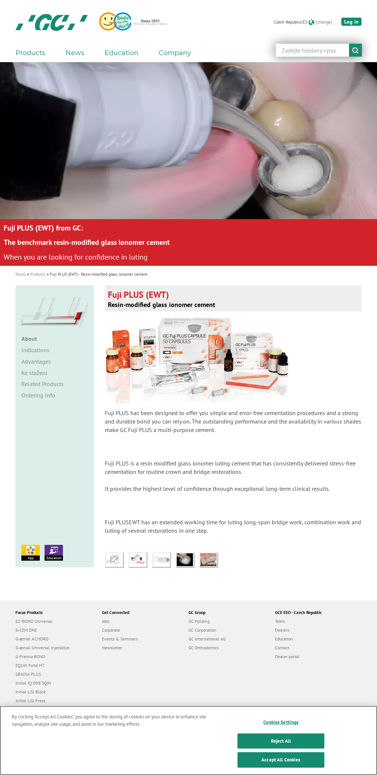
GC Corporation (202, 630)
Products (38, 274)
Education (53, 558)
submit (355, 50)
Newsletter (112, 647)
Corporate (111, 630)
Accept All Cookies (280, 760)
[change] (324, 22)
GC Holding (198, 621)
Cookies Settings (280, 722)
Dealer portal (287, 656)
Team (280, 621)
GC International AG (207, 639)
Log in (351, 21)
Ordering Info (38, 395)
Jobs (105, 621)
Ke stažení (34, 372)
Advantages (36, 361)
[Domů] (51, 22)
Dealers (282, 630)
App (31, 558)
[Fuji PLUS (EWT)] (116, 559)
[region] (188, 740)
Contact (282, 647)
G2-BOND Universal (34, 621)
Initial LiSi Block (30, 691)
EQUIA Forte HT (30, 665)
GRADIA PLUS (28, 674)
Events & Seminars (120, 639)
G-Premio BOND (30, 656)
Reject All (281, 741)
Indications (35, 350)
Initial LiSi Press (30, 700)
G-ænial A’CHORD (32, 639)
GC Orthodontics (203, 647)
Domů (20, 274)
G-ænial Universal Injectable (42, 647)
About (29, 338)
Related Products (42, 384)
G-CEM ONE (26, 630)
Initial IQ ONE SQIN (33, 683)
